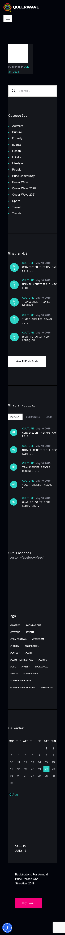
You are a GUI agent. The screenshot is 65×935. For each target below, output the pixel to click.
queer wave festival (24, 687)
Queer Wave (20, 182)
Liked (49, 417)
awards (16, 625)
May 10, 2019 (43, 263)
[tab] (15, 416)
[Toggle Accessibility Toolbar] (7, 927)
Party (26, 666)
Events (16, 144)
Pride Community (23, 176)
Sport (16, 201)
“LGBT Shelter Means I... (37, 321)
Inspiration (32, 646)
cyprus (16, 632)
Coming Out (34, 625)
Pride (15, 673)
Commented (33, 417)
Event (30, 632)
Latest (16, 653)
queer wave (31, 673)
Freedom (38, 639)
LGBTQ (16, 157)
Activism (17, 126)
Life (14, 666)
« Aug (14, 794)
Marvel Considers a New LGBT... (39, 286)
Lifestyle (17, 163)
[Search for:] (32, 91)
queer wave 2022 (21, 680)
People (16, 169)
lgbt (29, 653)
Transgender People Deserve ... (36, 303)
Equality (17, 138)
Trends (16, 213)
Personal (42, 666)
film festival (19, 639)
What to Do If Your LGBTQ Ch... (36, 338)
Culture (17, 132)
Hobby (15, 646)
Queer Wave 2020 (24, 188)
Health (16, 151)
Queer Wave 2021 (23, 194)
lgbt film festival (22, 659)
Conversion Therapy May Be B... (39, 269)
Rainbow (48, 687)
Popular (15, 417)
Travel (16, 207)
